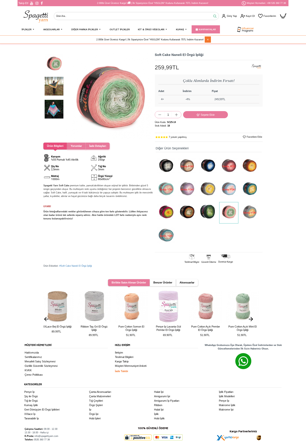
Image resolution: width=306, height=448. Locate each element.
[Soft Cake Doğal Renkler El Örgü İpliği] (187, 212)
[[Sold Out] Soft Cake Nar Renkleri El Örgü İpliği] (228, 166)
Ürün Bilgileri (55, 145)
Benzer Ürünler (162, 282)
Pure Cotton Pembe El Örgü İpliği (246, 328)
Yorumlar (76, 145)
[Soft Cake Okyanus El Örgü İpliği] (207, 166)
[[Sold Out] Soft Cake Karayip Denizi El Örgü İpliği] (166, 236)
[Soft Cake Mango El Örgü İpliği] (166, 212)
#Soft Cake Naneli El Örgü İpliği (75, 266)
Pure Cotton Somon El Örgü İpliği (97, 328)
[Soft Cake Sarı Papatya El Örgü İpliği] (207, 189)
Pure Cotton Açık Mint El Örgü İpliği (208, 328)
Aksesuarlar (187, 282)
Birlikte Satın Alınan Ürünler (129, 282)
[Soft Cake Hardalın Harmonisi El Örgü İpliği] (249, 189)
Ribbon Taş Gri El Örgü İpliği (60, 328)
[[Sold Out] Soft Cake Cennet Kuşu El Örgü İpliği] (249, 212)
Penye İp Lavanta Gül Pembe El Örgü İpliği (134, 328)
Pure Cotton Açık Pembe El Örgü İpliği (171, 328)
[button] (69, 96)
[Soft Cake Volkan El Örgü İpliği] (249, 166)
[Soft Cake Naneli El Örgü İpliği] (228, 212)
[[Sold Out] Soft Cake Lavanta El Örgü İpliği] (187, 189)
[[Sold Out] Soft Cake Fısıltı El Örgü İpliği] (228, 189)
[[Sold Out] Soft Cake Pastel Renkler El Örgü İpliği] (166, 189)
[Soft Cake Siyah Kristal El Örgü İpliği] (166, 166)
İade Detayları (97, 145)
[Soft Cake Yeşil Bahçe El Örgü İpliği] (207, 212)
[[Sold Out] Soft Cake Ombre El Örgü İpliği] (187, 166)
